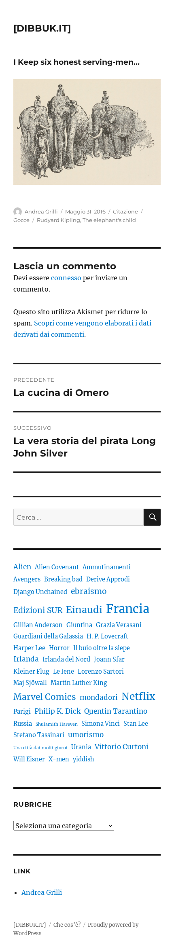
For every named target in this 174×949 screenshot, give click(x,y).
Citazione (125, 211)
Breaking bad (63, 579)
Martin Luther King (79, 683)
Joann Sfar (109, 659)
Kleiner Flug (31, 671)
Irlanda (26, 659)
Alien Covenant (57, 567)
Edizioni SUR (37, 610)
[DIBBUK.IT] (42, 28)
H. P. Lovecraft (107, 636)
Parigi (22, 711)
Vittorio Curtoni (122, 746)
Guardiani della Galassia (48, 636)
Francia (127, 608)
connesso (66, 278)
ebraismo (89, 591)
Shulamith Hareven (57, 724)
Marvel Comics (44, 696)
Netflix (138, 696)
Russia (22, 723)
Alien (22, 566)
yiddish (83, 759)
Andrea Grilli (41, 211)
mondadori (99, 697)
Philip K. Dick (57, 711)
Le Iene (63, 671)
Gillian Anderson (38, 625)
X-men (59, 759)
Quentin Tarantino (115, 711)
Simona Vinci (100, 723)
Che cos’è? (67, 925)
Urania (81, 747)
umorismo (86, 734)
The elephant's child (109, 220)
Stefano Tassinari (38, 735)
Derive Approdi (108, 579)
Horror (59, 648)
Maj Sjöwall (30, 683)
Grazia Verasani (119, 625)
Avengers (26, 579)
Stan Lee (135, 723)
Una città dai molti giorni (40, 747)
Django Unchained (40, 592)
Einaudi (84, 609)
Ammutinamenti (107, 567)
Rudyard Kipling (58, 220)
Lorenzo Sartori (101, 671)
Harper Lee (29, 648)
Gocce (21, 220)
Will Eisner (29, 759)
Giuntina (79, 625)
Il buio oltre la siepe (101, 648)
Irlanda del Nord (66, 659)
